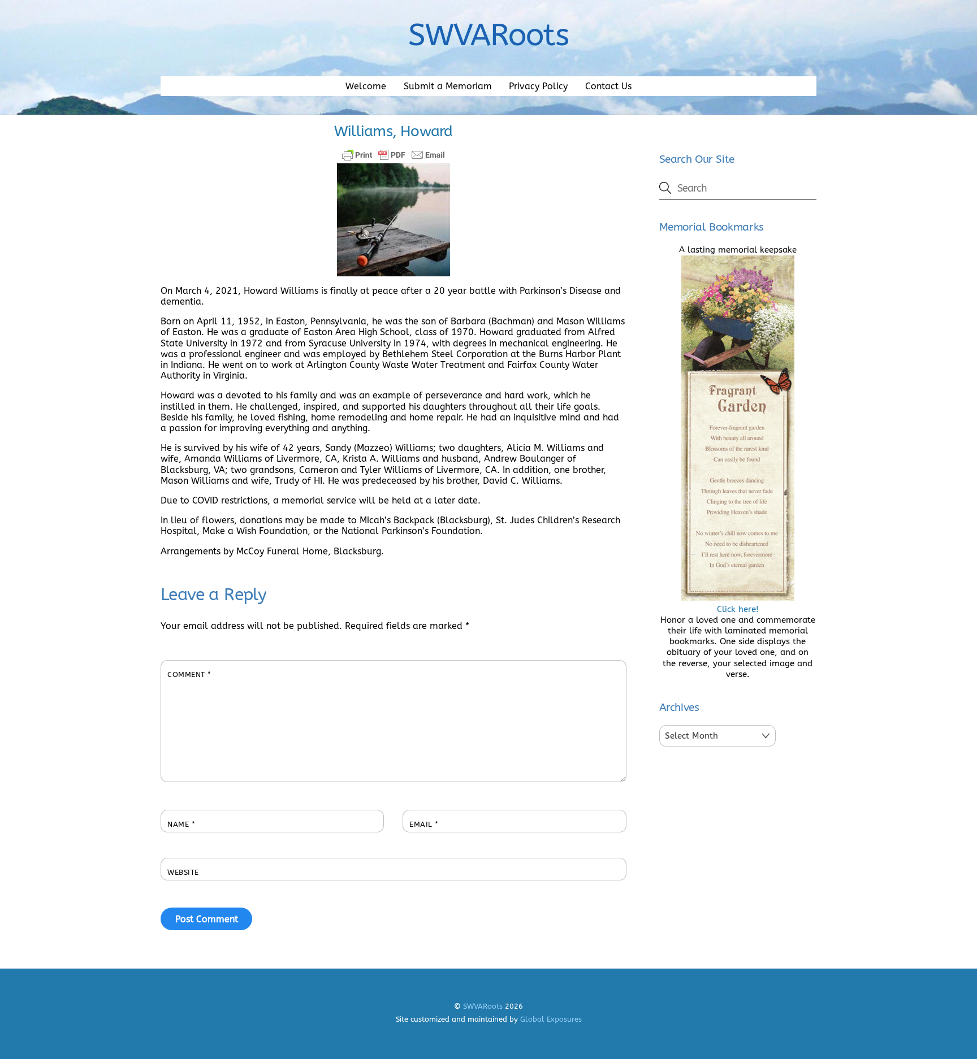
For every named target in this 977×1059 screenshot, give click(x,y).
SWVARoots (483, 1006)
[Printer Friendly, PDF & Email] (393, 154)
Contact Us (608, 86)
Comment (189, 674)
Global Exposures (551, 1019)
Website (183, 872)
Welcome (365, 86)
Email (424, 824)
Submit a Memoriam (448, 86)
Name (181, 824)
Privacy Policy (538, 86)
